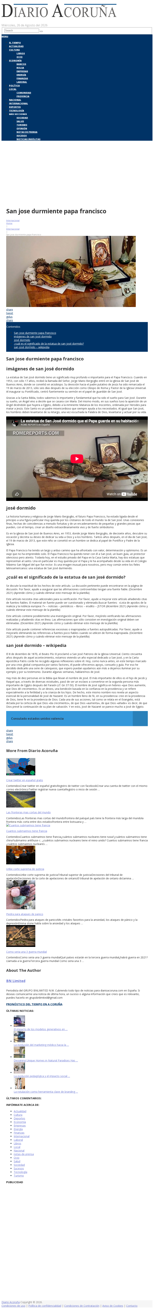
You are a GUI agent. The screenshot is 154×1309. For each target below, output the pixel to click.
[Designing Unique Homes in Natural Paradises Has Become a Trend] (19, 1057)
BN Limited (15, 981)
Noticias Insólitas (28, 139)
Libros (21, 53)
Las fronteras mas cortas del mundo (28, 812)
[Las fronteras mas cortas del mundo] (77, 799)
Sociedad (22, 117)
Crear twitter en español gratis (24, 780)
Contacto (131, 1305)
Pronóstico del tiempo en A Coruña (34, 1004)
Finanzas (22, 78)
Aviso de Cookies (112, 1305)
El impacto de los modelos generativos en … (41, 1029)
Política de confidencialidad (44, 1305)
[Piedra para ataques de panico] (77, 895)
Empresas (22, 71)
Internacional (18, 103)
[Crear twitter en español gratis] (77, 767)
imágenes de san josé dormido (33, 336)
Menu (5, 36)
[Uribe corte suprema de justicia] (77, 855)
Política (14, 85)
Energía (21, 74)
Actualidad (16, 46)
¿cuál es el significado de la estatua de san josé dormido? (49, 343)
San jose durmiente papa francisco (35, 333)
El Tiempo (15, 42)
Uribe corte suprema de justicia (25, 869)
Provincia (23, 96)
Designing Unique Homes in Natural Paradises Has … (46, 1060)
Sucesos (22, 135)
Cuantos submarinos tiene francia (26, 831)
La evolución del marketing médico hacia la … (41, 1045)
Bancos (21, 64)
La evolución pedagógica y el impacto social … (42, 1076)
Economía (15, 60)
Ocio (20, 56)
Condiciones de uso (13, 1305)
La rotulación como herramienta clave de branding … (46, 1091)
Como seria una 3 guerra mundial (26, 951)
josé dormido (22, 340)
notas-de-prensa (24, 1154)
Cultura (14, 49)
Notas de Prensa (27, 132)
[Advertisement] (77, 176)
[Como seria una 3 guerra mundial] (77, 936)
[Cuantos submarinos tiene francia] (77, 825)
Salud (20, 121)
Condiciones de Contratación (81, 1305)
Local (13, 89)
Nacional (15, 99)
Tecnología (16, 110)
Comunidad (24, 92)
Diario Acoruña (11, 1302)
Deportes (15, 107)
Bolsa (20, 67)
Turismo (22, 124)
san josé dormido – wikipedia (31, 347)
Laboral (22, 82)
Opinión (22, 128)
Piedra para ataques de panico (24, 914)
